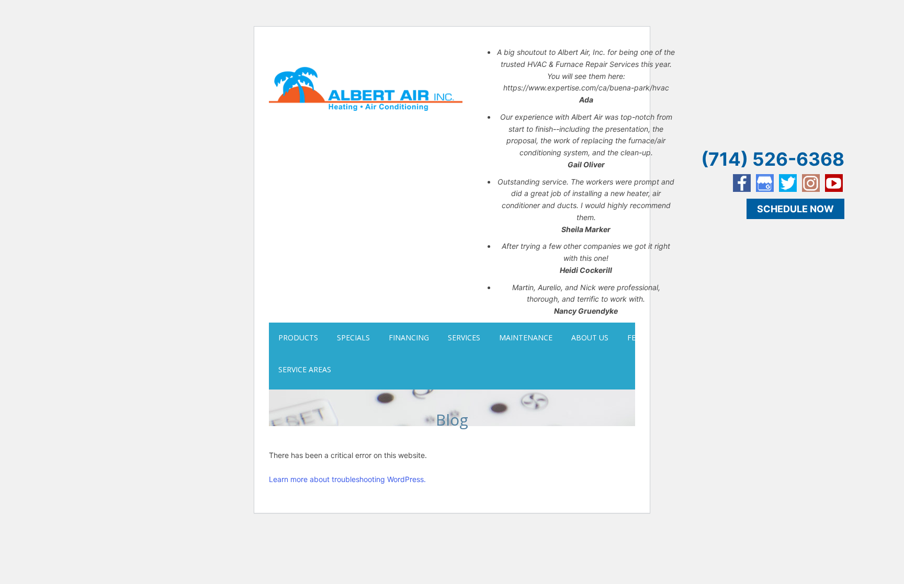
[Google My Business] (765, 183)
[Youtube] (834, 183)
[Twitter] (788, 183)
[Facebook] (742, 183)
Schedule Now (795, 208)
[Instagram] (811, 183)
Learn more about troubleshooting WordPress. (347, 479)
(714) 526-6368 (772, 159)
